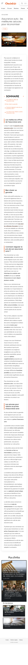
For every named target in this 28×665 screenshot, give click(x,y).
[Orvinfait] (10, 3)
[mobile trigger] (2, 3)
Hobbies (7, 588)
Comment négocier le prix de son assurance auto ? (14, 108)
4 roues (4, 28)
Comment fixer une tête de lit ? (13, 624)
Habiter (5, 568)
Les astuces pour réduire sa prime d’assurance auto (14, 112)
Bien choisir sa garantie (11, 104)
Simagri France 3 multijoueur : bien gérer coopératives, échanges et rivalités (13, 593)
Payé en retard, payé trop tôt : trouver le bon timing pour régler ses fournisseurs (14, 611)
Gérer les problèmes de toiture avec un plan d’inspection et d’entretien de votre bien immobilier (14, 573)
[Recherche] (22, 3)
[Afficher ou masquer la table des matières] (21, 96)
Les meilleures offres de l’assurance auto (12, 100)
